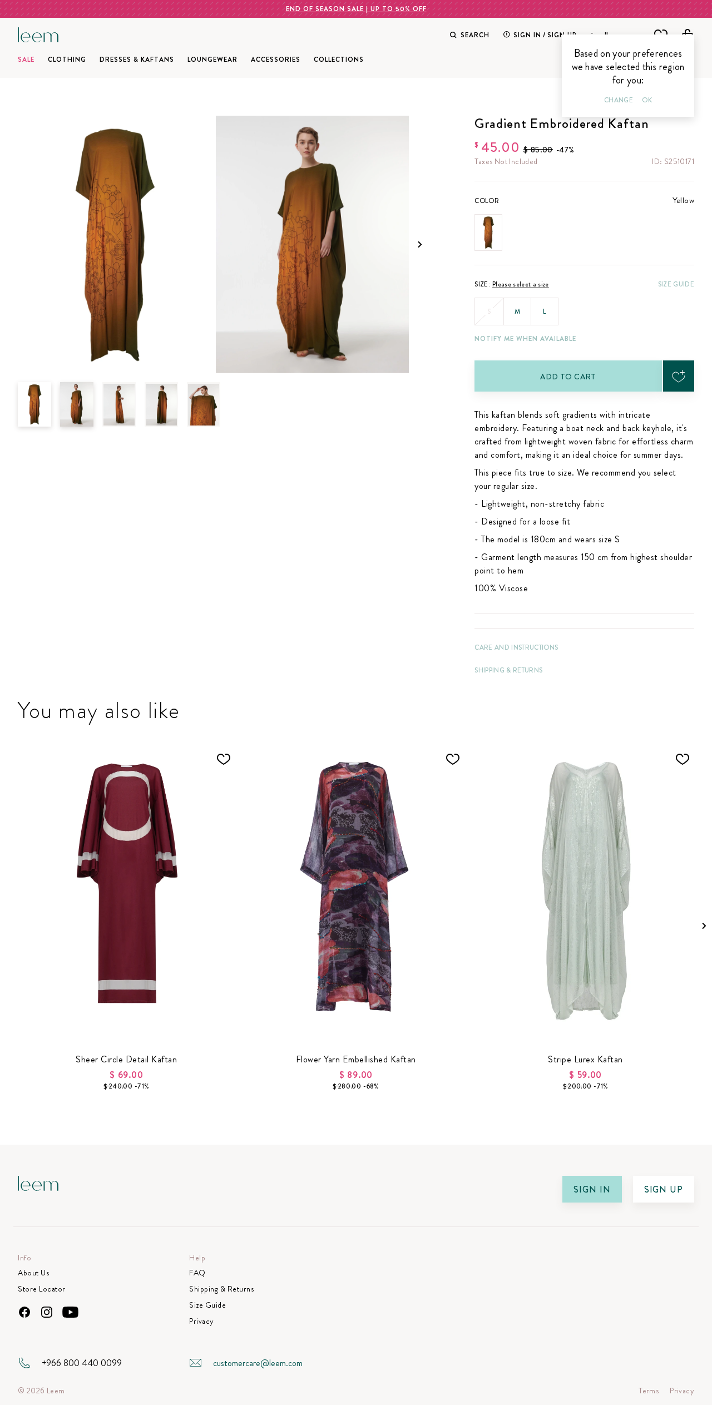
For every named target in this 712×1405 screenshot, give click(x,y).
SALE (26, 60)
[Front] (76, 404)
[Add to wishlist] (678, 376)
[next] (420, 244)
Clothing (67, 60)
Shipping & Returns (508, 670)
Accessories (275, 60)
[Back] (119, 404)
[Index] (34, 404)
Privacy (201, 1321)
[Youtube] (70, 1312)
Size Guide (676, 284)
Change (618, 100)
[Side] (161, 404)
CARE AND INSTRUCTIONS (516, 647)
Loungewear (212, 60)
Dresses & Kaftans (137, 60)
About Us (33, 1273)
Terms (649, 1391)
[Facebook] (24, 1312)
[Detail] (203, 404)
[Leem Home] (39, 33)
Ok (647, 100)
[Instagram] (46, 1312)
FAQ (197, 1273)
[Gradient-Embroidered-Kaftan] (114, 244)
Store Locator (42, 1289)
